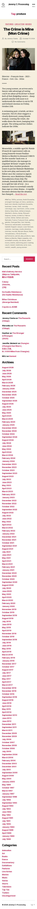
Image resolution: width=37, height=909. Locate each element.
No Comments (20, 42)
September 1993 (9, 803)
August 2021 (7, 549)
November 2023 (9, 467)
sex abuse (22, 240)
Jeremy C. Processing (18, 4)
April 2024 (6, 452)
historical (8, 225)
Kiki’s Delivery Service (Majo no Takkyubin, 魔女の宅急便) (12, 274)
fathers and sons (22, 218)
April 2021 (6, 561)
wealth (13, 247)
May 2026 (6, 376)
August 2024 (8, 440)
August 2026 (8, 367)
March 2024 (7, 455)
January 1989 (8, 836)
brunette (29, 204)
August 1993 (7, 806)
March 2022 (7, 528)
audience (30, 202)
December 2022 (9, 500)
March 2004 (7, 757)
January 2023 (8, 497)
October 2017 (8, 667)
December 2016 (9, 688)
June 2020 (7, 591)
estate (14, 215)
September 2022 (9, 510)
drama (15, 213)
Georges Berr (16, 222)
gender (7, 222)
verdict (7, 247)
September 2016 (9, 697)
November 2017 (9, 664)
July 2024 (6, 443)
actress (19, 200)
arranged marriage (12, 202)
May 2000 (6, 779)
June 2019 (6, 624)
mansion (8, 229)
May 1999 (6, 785)
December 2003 (9, 763)
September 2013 (9, 715)
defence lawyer (24, 211)
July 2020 (6, 588)
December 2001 (9, 766)
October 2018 (8, 636)
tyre (29, 245)
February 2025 (8, 422)
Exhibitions (7, 865)
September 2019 (9, 615)
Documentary (8, 862)
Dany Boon (14, 211)
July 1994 (6, 800)
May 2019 (6, 627)
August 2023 (8, 476)
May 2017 (6, 679)
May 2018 (6, 649)
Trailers (5, 893)
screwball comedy (11, 240)
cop (14, 209)
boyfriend (21, 204)
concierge (8, 209)
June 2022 (7, 519)
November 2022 (9, 503)
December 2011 (9, 724)
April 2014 (6, 712)
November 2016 (9, 691)
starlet (12, 243)
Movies (28, 24)
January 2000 (8, 782)
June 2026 (7, 373)
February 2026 (8, 386)
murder (14, 231)
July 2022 (6, 516)
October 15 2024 (29, 39)
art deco (23, 202)
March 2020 (7, 600)
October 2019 (8, 612)
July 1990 (6, 824)
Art (3, 853)
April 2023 (6, 488)
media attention (25, 229)
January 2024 (8, 461)
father (13, 218)
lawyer (19, 227)
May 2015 (6, 709)
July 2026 (6, 370)
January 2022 (8, 534)
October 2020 (8, 579)
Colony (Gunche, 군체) (6, 284)
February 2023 (8, 494)
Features (9, 24)
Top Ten (5, 890)
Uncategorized (8, 896)
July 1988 (6, 839)
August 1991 (7, 818)
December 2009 (9, 733)
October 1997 (8, 788)
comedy (25, 206)
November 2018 (9, 633)
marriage (15, 229)
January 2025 (8, 425)
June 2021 (6, 555)
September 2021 (9, 546)
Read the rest (21, 194)
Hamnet (12, 356)
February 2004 (8, 760)
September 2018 (9, 640)
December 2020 (9, 573)
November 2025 (9, 395)
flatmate (8, 220)
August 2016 (7, 700)
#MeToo (8, 200)
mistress (8, 231)
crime (27, 209)
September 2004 (9, 754)
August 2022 (7, 513)
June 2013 (6, 718)
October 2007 (8, 742)
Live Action (19, 24)
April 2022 (6, 525)
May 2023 (6, 485)
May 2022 (6, 522)
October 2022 (8, 506)
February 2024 (8, 458)
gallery (31, 220)
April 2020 (7, 597)
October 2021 (8, 543)
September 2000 (9, 773)
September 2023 (9, 473)
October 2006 (8, 748)
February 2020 (8, 603)
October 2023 (8, 470)
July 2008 (6, 739)
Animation (6, 850)
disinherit (8, 213)
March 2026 (7, 383)
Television (6, 887)
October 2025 (8, 398)
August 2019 (7, 618)
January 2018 (8, 661)
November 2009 (9, 736)
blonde (15, 204)
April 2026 (6, 380)
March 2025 (7, 419)
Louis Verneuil (28, 227)
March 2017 (7, 685)
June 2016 (6, 703)
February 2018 (8, 658)
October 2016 (8, 694)
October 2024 (8, 434)
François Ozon (23, 220)
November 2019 (9, 609)
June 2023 (7, 482)
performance (9, 236)
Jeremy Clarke (12, 39)
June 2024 (7, 446)
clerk (19, 206)
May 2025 (6, 413)
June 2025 (7, 410)
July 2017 (6, 673)
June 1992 (6, 812)
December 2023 (9, 464)
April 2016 (6, 706)
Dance (5, 859)
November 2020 (9, 576)
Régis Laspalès (23, 238)
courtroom (20, 209)
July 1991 (6, 821)
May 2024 (6, 449)
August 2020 (8, 585)
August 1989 (7, 830)
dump (20, 213)
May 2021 (6, 558)
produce (27, 236)
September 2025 (9, 401)
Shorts (5, 884)
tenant (12, 245)
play (22, 236)
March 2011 (7, 730)
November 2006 (9, 745)
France (14, 220)
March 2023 (7, 491)
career (14, 206)
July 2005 (6, 751)
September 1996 (9, 797)
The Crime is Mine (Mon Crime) (18, 31)
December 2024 (9, 428)
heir (22, 222)
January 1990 (8, 827)
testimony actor (21, 245)
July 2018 (6, 643)
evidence (20, 215)
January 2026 (8, 389)
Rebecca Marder (11, 238)
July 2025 (6, 407)
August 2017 (7, 670)
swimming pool (21, 243)
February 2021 (8, 567)
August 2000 (8, 776)
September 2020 (9, 582)
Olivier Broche (21, 234)
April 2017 (6, 682)
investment (26, 225)
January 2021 (8, 570)
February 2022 (8, 531)
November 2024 (9, 431)
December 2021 (9, 537)
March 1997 (7, 791)
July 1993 (6, 809)
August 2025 (8, 404)
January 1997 (8, 794)
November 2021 (9, 540)
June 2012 (6, 721)
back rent (8, 204)
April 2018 (6, 652)
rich (30, 238)
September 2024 (9, 437)
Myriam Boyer (23, 231)
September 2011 (9, 727)
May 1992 (6, 815)
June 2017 (6, 676)
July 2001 (6, 770)
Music (4, 878)
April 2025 (6, 416)
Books (5, 856)
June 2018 (6, 646)
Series (5, 881)
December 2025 (9, 392)
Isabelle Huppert (11, 227)
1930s (14, 200)
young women (22, 247)
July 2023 (6, 479)
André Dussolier (28, 200)
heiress (27, 222)
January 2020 (8, 606)
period (17, 236)
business (8, 206)
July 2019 (6, 621)
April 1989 (6, 833)
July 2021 (6, 552)
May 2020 (6, 594)
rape (33, 236)
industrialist (16, 225)
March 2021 (7, 564)
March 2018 (7, 655)
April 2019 (6, 630)
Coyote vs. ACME (9, 307)
